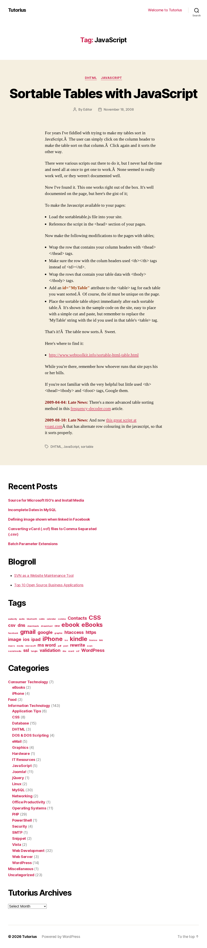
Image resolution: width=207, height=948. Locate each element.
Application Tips (26, 711)
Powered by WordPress (61, 936)
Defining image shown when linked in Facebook (49, 519)
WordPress (93, 650)
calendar (51, 619)
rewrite (77, 645)
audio (22, 619)
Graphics (20, 747)
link (101, 640)
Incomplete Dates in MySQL (32, 510)
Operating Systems (29, 808)
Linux (16, 784)
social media (14, 651)
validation (50, 650)
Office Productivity (28, 802)
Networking (22, 796)
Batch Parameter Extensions (33, 544)
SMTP (17, 832)
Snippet (19, 838)
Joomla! (19, 772)
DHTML (91, 78)
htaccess (74, 632)
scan (89, 646)
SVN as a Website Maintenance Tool (44, 575)
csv (12, 625)
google (45, 632)
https (91, 632)
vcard (71, 651)
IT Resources (23, 759)
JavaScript (111, 78)
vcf (77, 651)
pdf (59, 646)
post (65, 646)
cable (42, 619)
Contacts (77, 618)
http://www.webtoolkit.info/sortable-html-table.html (94, 355)
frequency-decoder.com (91, 408)
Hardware (21, 753)
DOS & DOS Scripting (30, 735)
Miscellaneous (20, 869)
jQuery (18, 778)
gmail (28, 631)
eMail (17, 741)
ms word (47, 645)
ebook (70, 624)
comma (62, 619)
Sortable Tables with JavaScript (103, 93)
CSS (95, 617)
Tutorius (17, 10)
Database (20, 723)
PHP (15, 814)
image (14, 639)
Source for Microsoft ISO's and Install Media (46, 500)
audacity (12, 619)
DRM (57, 626)
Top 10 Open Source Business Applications (48, 585)
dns (21, 625)
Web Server (22, 857)
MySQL (18, 790)
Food (12, 699)
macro (11, 646)
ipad (35, 639)
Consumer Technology (28, 682)
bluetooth (32, 619)
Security (19, 826)
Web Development (28, 850)
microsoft (30, 646)
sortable (87, 447)
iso (66, 640)
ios (26, 639)
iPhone (52, 638)
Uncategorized (21, 875)
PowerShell (22, 820)
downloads (33, 626)
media (20, 646)
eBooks (92, 624)
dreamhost (47, 626)
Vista (16, 844)
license (93, 640)
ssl (26, 650)
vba (64, 651)
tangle (34, 651)
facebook (13, 633)
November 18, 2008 (119, 109)
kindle (78, 638)
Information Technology (29, 705)
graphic (58, 633)
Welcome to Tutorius (165, 10)
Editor (87, 109)
